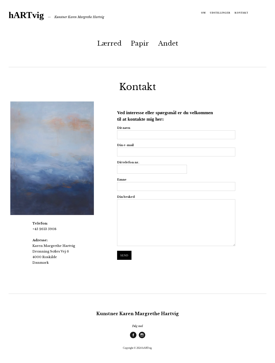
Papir (140, 43)
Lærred (109, 43)
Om (203, 12)
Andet (168, 43)
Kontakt (241, 12)
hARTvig (26, 15)
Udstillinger (220, 12)
